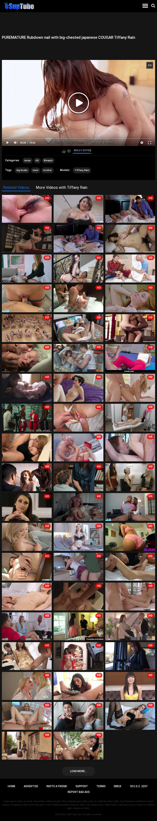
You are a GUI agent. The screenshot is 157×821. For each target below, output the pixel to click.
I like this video (64, 151)
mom (35, 170)
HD (37, 160)
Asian (27, 160)
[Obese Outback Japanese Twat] (27, 447)
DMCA (117, 786)
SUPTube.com (74, 814)
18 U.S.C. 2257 (138, 786)
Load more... (78, 771)
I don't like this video (69, 151)
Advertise (31, 786)
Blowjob (48, 160)
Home (11, 786)
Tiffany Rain (82, 170)
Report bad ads (79, 792)
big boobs (22, 170)
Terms (100, 786)
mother (47, 170)
